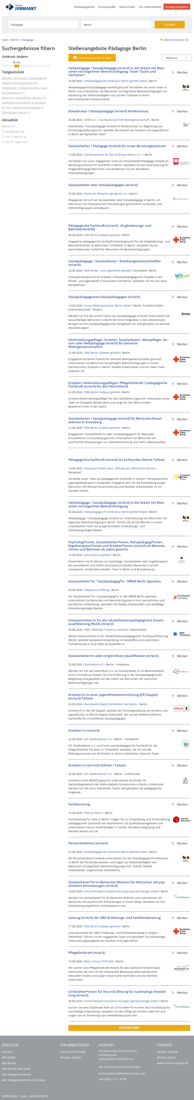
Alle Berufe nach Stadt (16, 1069)
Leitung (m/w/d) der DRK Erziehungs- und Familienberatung (114, 917)
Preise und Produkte (73, 1051)
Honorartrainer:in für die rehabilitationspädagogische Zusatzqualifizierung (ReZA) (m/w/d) (116, 622)
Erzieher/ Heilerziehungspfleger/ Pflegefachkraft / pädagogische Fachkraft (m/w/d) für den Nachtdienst (117, 385)
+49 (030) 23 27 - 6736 (112, 1079)
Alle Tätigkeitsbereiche (16, 1074)
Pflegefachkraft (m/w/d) (86, 952)
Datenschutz (38, 1096)
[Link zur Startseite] (22, 6)
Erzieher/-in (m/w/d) (83, 730)
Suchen (169, 25)
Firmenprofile (107, 7)
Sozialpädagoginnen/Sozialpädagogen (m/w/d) (104, 297)
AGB (23, 1096)
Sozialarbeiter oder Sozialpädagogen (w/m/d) (103, 185)
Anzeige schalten (71, 1057)
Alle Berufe (9, 1063)
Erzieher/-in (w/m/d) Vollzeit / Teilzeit (97, 765)
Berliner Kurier (166, 1057)
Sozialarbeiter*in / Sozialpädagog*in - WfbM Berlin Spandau (114, 581)
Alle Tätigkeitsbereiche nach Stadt (23, 1080)
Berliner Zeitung (167, 1051)
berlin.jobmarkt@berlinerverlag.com (122, 1073)
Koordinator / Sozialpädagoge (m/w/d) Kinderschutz (108, 111)
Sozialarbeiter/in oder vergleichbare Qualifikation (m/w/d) (113, 656)
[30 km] (16, 66)
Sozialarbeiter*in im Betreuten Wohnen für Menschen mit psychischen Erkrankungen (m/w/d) (116, 884)
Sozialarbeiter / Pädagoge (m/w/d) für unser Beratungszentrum (117, 146)
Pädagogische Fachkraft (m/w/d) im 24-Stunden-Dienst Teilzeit (116, 459)
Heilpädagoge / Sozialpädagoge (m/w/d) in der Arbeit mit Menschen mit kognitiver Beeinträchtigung (116, 504)
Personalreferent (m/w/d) (88, 843)
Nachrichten (127, 7)
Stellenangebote (84, 7)
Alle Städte (9, 1057)
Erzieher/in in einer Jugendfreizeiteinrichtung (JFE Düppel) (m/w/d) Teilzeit (113, 696)
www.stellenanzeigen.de (172, 1063)
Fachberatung (79, 804)
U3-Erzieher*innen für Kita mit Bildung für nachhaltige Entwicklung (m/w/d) (117, 993)
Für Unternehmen (150, 7)
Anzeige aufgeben (176, 7)
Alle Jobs (7, 1051)
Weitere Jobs (129, 1028)
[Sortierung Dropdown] (186, 58)
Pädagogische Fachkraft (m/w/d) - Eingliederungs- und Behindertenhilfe (109, 227)
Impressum (9, 1096)
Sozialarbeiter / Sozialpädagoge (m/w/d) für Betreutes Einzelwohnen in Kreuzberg (115, 420)
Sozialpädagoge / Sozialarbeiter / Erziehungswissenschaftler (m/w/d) (114, 263)
